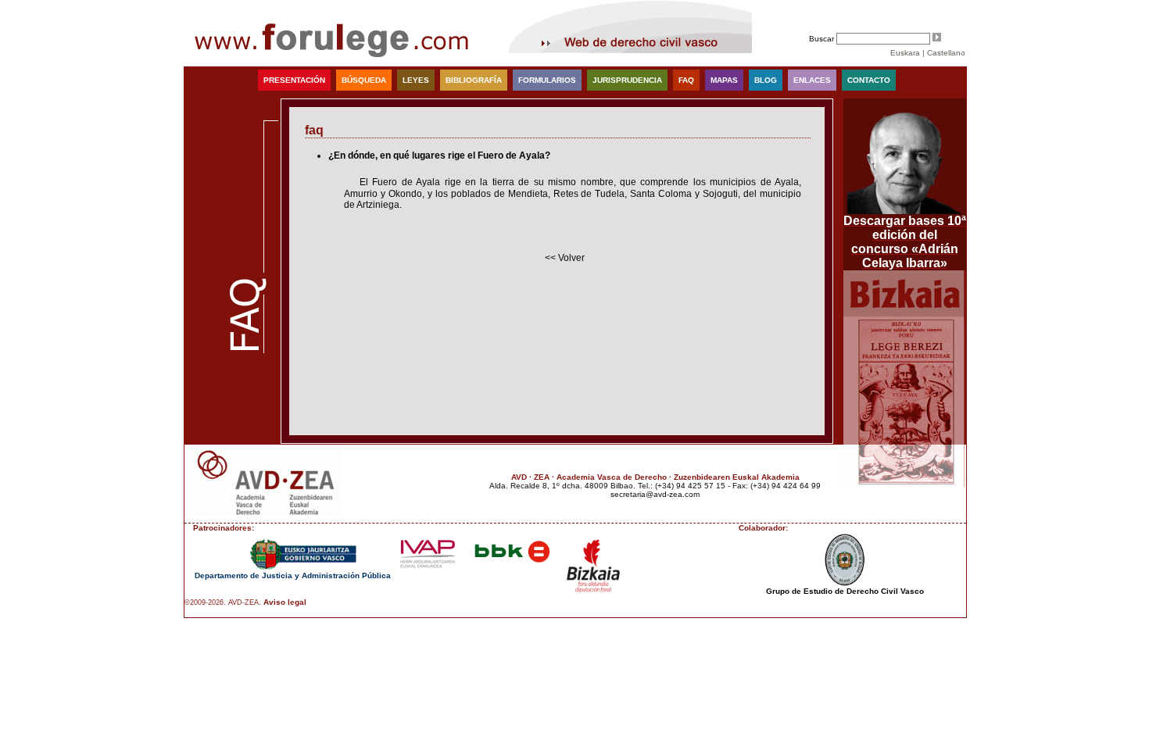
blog (765, 80)
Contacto (868, 80)
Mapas (724, 80)
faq (686, 80)
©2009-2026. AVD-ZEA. (222, 602)
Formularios (547, 80)
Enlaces (812, 80)
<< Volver (565, 257)
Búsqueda (364, 80)
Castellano (946, 52)
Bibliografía (474, 80)
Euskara (905, 52)
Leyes (416, 80)
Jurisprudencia (627, 80)
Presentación (294, 80)
